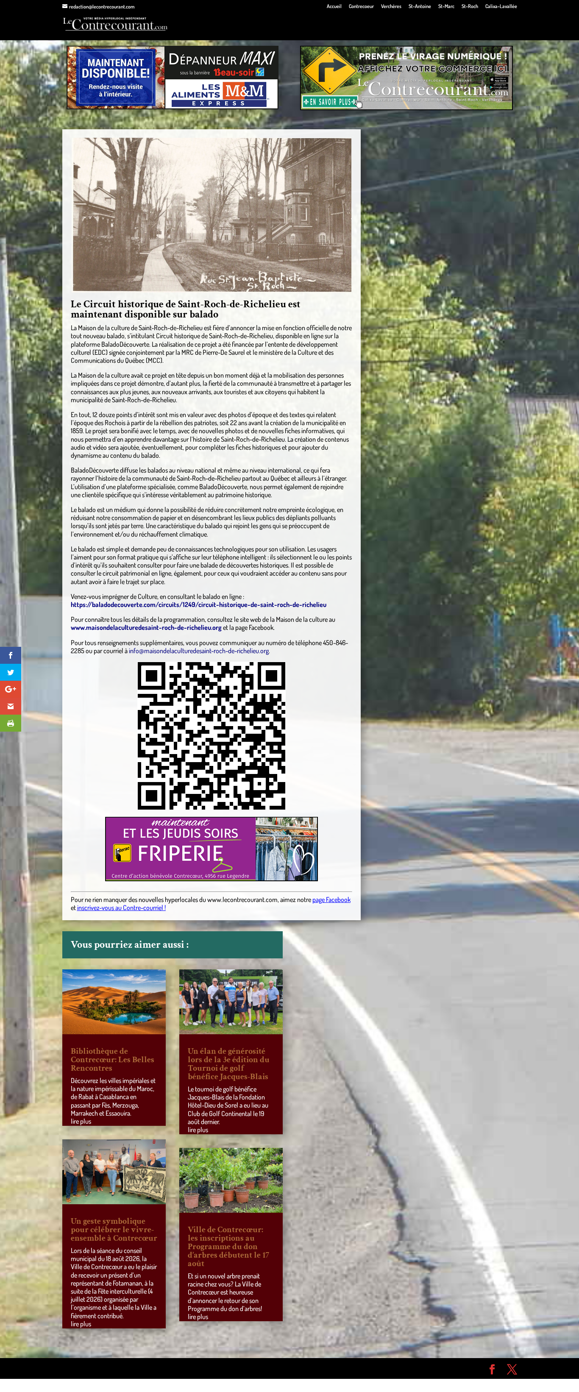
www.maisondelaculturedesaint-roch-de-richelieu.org (146, 627)
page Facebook (331, 899)
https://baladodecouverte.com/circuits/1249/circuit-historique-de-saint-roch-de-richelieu (198, 604)
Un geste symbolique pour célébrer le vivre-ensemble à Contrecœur (114, 1230)
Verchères (391, 6)
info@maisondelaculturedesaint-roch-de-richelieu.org (199, 650)
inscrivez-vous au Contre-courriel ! (121, 907)
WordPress (186, 1368)
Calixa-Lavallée (501, 6)
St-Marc (446, 6)
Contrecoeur (361, 6)
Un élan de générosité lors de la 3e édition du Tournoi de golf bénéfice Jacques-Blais (229, 1064)
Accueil (334, 6)
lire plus (81, 1121)
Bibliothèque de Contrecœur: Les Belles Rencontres (112, 1060)
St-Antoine (420, 6)
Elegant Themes (110, 1368)
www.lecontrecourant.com (242, 899)
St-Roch (470, 6)
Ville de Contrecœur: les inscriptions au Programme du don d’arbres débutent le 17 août (228, 1246)
